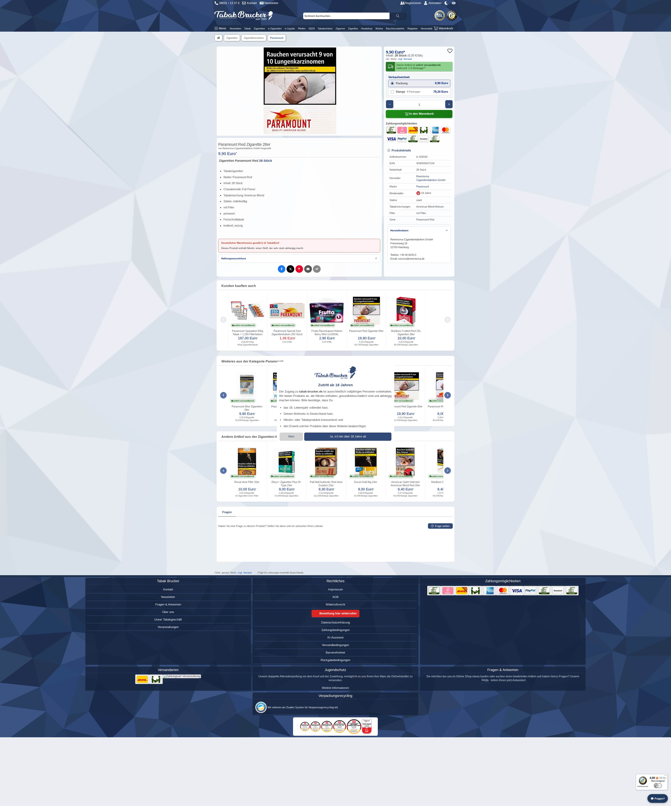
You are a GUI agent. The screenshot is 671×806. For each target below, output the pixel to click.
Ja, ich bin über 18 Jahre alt (348, 436)
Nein (291, 436)
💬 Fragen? (658, 798)
